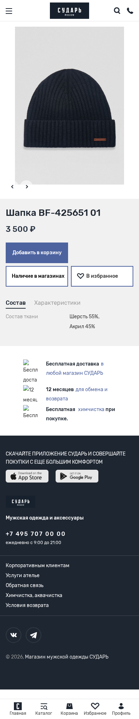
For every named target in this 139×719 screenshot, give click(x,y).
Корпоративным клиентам (38, 566)
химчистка (91, 409)
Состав (16, 302)
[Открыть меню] (9, 11)
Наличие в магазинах (38, 276)
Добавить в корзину (37, 253)
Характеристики (57, 302)
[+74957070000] (130, 12)
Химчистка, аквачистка (34, 595)
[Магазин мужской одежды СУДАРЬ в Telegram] (33, 635)
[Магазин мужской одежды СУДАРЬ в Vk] (13, 635)
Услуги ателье (23, 575)
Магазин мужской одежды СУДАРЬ (66, 657)
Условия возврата (27, 605)
